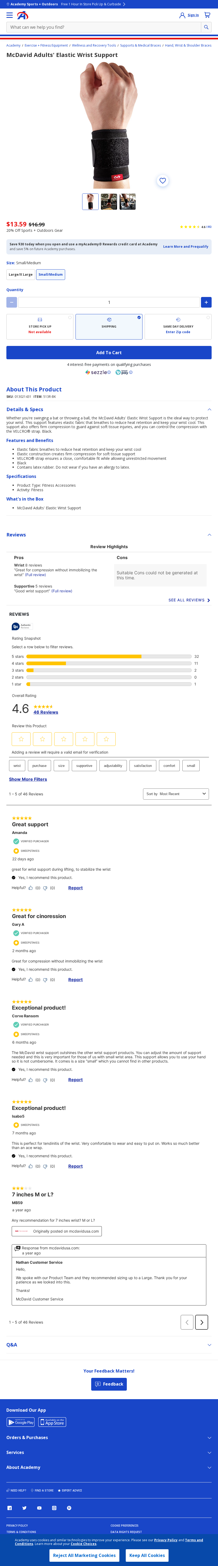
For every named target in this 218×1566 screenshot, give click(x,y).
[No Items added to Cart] (207, 15)
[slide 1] (90, 201)
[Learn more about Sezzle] (98, 372)
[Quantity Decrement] (11, 302)
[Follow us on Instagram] (54, 1508)
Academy (13, 45)
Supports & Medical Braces (140, 45)
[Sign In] (182, 15)
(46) (209, 226)
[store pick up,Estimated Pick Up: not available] (40, 326)
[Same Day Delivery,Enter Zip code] (178, 326)
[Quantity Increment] (206, 302)
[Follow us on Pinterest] (69, 1508)
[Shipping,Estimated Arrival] (109, 326)
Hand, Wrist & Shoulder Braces (188, 45)
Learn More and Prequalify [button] (185, 246)
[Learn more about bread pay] (124, 372)
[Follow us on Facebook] (9, 1508)
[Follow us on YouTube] (39, 1508)
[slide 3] (127, 201)
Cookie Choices (84, 1544)
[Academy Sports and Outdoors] (22, 15)
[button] (185, 247)
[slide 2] (109, 201)
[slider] (109, 125)
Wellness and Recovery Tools (94, 45)
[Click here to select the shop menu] (9, 15)
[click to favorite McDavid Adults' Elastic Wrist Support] (163, 181)
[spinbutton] (109, 302)
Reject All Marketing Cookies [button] (84, 1555)
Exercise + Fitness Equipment (46, 45)
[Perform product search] (206, 27)
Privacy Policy (166, 1540)
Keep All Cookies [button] (147, 1555)
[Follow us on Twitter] (24, 1508)
